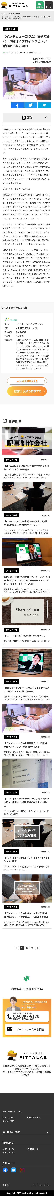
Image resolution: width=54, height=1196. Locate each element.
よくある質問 (8, 1121)
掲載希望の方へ (33, 1117)
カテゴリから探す (11, 1132)
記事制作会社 (10, 29)
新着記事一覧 (8, 1149)
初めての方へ (8, 1117)
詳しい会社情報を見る (27, 381)
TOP (3, 13)
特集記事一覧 (14, 13)
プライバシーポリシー (41, 1185)
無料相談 (39, 7)
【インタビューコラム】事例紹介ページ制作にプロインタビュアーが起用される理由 (26, 17)
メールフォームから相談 (30, 1029)
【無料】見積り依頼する (27, 391)
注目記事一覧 (33, 1149)
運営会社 (6, 1185)
